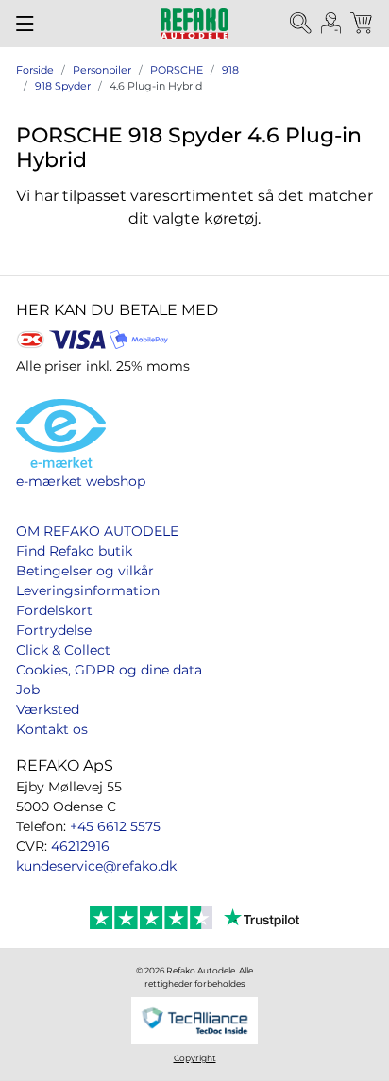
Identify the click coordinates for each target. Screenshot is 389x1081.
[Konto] (331, 24)
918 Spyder (63, 85)
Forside (35, 69)
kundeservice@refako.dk (96, 865)
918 (230, 69)
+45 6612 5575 (115, 826)
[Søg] (301, 24)
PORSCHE (176, 69)
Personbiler (102, 69)
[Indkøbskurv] (362, 24)
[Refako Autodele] (194, 23)
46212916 (80, 846)
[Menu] (25, 23)
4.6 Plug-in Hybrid (156, 85)
